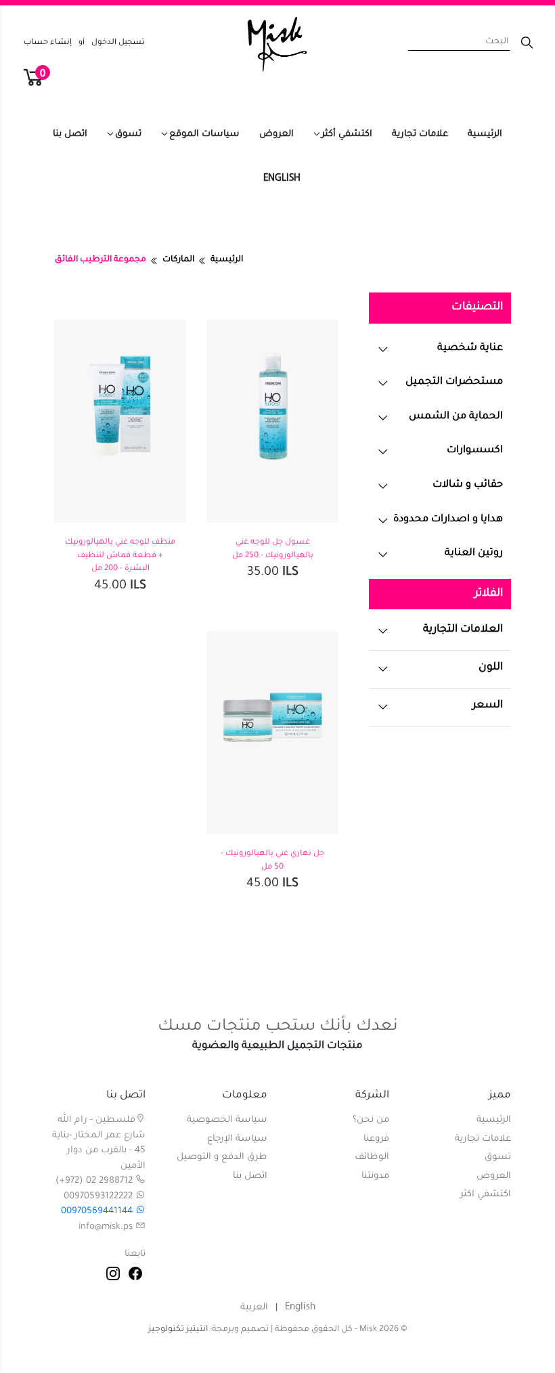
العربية (254, 1308)
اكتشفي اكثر (485, 1195)
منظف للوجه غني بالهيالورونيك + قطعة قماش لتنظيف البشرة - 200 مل (120, 555)
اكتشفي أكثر (346, 134)
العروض (276, 134)
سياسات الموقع (204, 134)
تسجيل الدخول (118, 43)
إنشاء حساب (48, 43)
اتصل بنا (70, 134)
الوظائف (372, 1157)
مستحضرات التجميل (454, 382)
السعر (487, 706)
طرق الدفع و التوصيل (222, 1157)
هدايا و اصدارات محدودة (448, 519)
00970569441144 (98, 1211)
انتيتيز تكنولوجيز (178, 1329)
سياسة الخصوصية (227, 1120)
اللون (491, 668)
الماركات (178, 260)
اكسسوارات (475, 450)
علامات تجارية (420, 134)
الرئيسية (485, 134)
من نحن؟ (371, 1120)
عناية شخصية (470, 348)
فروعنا (376, 1139)
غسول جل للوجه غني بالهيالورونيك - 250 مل (272, 549)
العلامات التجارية (463, 630)
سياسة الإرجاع (237, 1139)
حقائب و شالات (467, 485)
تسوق (128, 134)
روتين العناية (474, 553)
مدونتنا (375, 1176)
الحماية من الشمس (456, 416)
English (282, 178)
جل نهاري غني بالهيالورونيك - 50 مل (272, 861)
